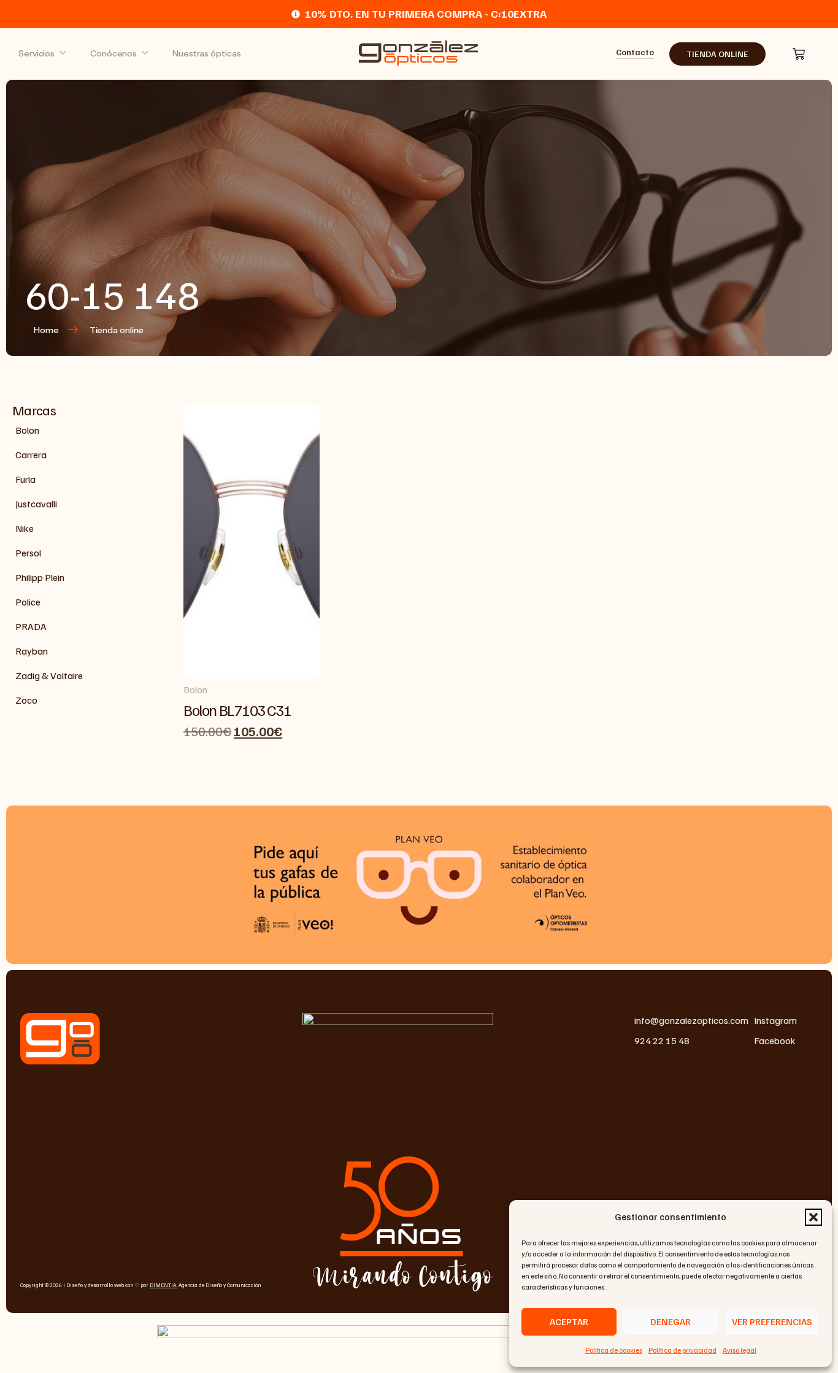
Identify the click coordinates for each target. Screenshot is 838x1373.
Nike (24, 528)
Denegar (670, 1321)
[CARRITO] (799, 53)
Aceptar (569, 1321)
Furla (25, 479)
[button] (813, 1217)
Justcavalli (36, 504)
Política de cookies (613, 1350)
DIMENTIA (163, 1285)
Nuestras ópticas (206, 53)
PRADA (31, 626)
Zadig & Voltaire (49, 675)
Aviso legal (739, 1350)
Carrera (31, 454)
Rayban (31, 651)
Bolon (27, 430)
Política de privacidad (682, 1350)
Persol (28, 553)
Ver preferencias (772, 1321)
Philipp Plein (39, 577)
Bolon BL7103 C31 (237, 710)
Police (27, 602)
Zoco (26, 700)
